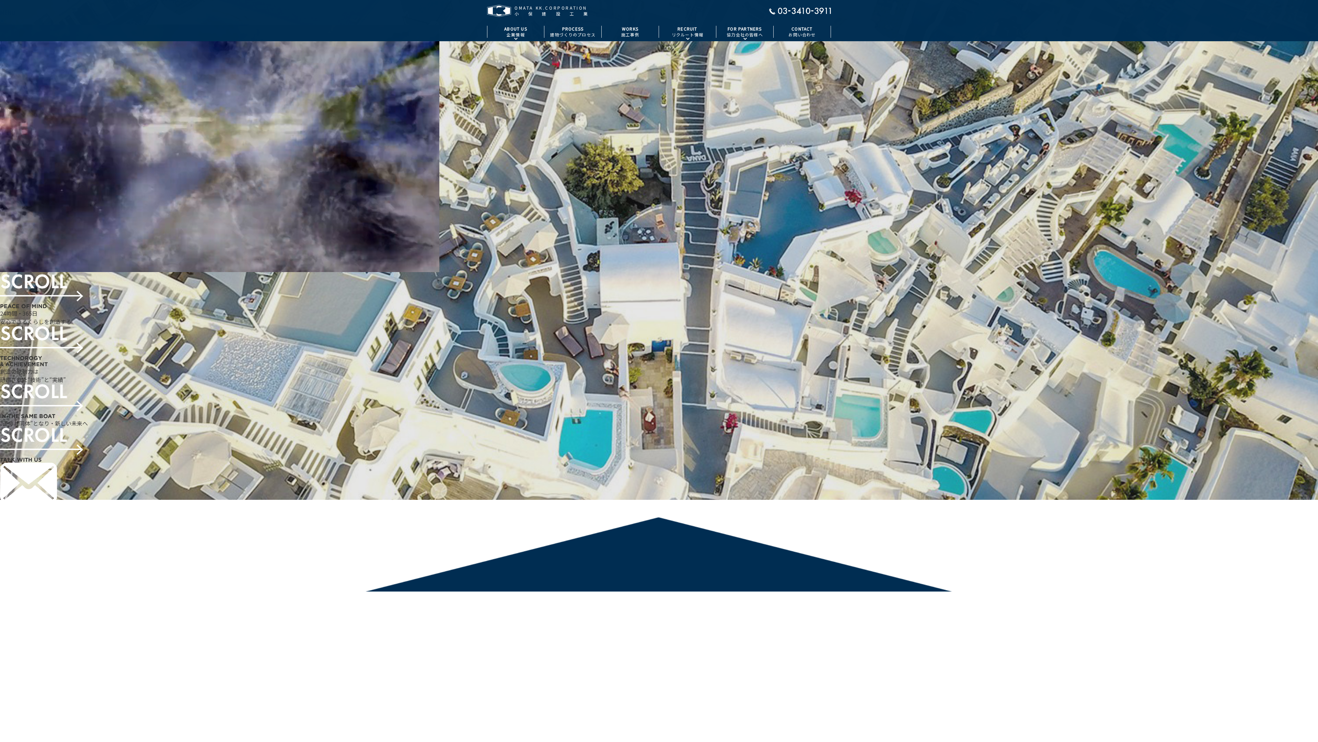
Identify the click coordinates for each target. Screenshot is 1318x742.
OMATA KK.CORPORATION (33, 562)
